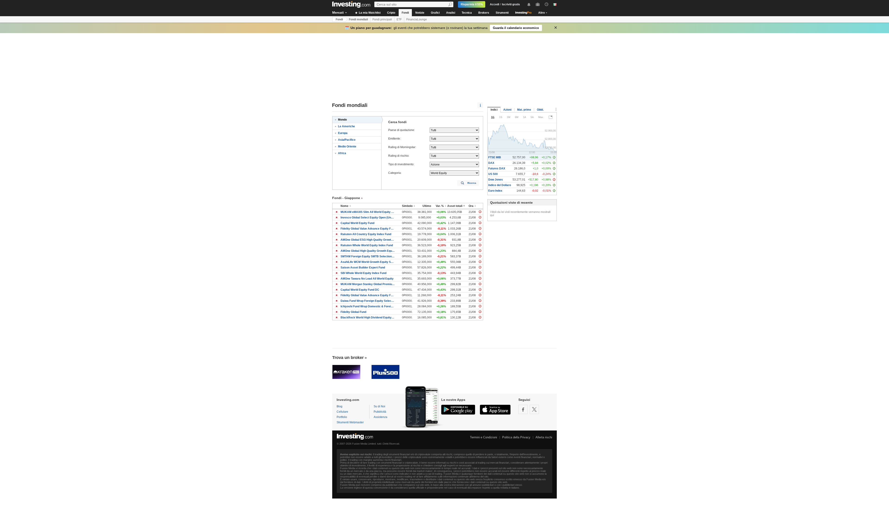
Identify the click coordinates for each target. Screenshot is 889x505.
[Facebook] (523, 409)
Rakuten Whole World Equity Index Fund (367, 245)
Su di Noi (379, 406)
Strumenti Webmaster (350, 422)
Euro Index (495, 190)
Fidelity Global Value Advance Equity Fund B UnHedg (368, 228)
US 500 (493, 174)
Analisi (450, 12)
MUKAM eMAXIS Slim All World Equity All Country (368, 212)
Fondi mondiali (358, 19)
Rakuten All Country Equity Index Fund (366, 234)
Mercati (338, 12)
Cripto (391, 12)
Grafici (435, 12)
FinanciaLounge (416, 19)
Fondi (405, 12)
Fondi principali (382, 19)
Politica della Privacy (516, 437)
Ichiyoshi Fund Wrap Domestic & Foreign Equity (368, 306)
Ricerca (471, 183)
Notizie (419, 12)
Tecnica (467, 12)
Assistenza (380, 417)
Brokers (483, 12)
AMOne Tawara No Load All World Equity (367, 278)
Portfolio (342, 417)
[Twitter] (534, 409)
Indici (494, 109)
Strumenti (502, 12)
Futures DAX (496, 168)
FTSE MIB (494, 157)
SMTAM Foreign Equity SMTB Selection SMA (368, 256)
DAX (491, 163)
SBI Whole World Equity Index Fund (363, 273)
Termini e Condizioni (483, 437)
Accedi (494, 4)
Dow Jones (495, 179)
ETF (399, 19)
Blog (339, 406)
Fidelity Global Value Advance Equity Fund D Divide (368, 295)
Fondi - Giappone (346, 198)
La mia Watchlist (369, 12)
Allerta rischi (543, 437)
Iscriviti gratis (511, 4)
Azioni (507, 109)
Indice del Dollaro (499, 185)
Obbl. (540, 109)
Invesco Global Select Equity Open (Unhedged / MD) (368, 217)
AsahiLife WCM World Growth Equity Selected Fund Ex (368, 262)
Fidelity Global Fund (353, 312)
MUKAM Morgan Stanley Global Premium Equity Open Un (368, 284)
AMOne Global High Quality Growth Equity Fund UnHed (368, 250)
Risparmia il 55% (472, 4)
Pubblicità (380, 411)
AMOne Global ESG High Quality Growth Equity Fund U (368, 239)
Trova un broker (348, 357)
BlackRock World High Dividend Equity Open (368, 317)
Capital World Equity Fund (357, 223)
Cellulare (342, 411)
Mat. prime (524, 109)
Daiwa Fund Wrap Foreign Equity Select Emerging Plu (368, 300)
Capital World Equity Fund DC (360, 289)
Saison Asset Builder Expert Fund (363, 267)
